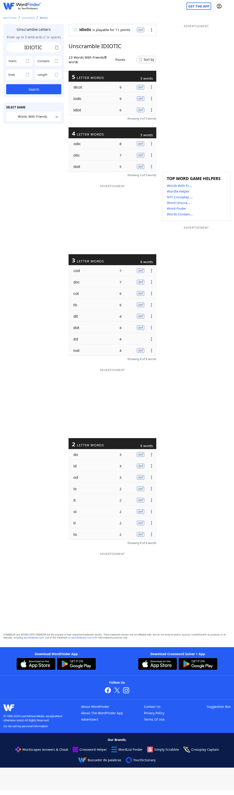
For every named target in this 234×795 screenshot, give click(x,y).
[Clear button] (56, 47)
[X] (117, 691)
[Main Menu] (228, 6)
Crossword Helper (93, 749)
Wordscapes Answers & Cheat (45, 749)
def (140, 30)
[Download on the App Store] (36, 664)
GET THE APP (198, 6)
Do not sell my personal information (25, 726)
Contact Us (152, 706)
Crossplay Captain (205, 749)
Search (34, 89)
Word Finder (10, 17)
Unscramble (28, 17)
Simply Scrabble (166, 749)
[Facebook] (108, 691)
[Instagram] (126, 691)
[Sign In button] (219, 6)
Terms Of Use (154, 719)
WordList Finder (130, 749)
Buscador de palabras (104, 760)
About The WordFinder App (102, 713)
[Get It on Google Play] (76, 664)
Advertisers (89, 719)
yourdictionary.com (34, 637)
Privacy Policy (154, 713)
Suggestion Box (219, 706)
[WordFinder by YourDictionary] (22, 6)
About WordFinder (95, 706)
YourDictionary (144, 760)
